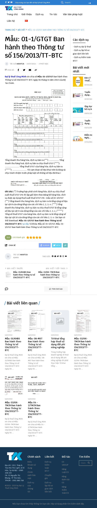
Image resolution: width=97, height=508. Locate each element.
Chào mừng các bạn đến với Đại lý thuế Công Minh (32, 3)
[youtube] (11, 2)
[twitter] (9, 2)
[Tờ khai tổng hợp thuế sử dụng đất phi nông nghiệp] (60, 321)
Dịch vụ (40, 14)
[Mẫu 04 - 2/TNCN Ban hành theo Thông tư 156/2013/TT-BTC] (37, 385)
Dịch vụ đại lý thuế (82, 46)
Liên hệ (11, 20)
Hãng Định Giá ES (65, 479)
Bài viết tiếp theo (55, 268)
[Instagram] (63, 256)
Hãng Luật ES (65, 470)
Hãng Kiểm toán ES (65, 490)
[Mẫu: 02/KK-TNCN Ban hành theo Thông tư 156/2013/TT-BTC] (83, 321)
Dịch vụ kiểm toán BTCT (48, 466)
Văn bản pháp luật (73, 14)
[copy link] (35, 69)
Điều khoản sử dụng (32, 465)
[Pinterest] (60, 256)
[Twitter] (58, 256)
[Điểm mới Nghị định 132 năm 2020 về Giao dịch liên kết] (78, 139)
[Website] (55, 256)
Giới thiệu (26, 14)
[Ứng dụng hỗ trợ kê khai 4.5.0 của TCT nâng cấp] (78, 110)
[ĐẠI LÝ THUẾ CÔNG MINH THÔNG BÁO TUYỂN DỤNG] (78, 82)
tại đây (25, 224)
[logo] (14, 10)
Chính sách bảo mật (32, 475)
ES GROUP (65, 463)
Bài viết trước (15, 268)
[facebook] (6, 2)
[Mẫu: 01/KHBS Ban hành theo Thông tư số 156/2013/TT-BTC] (14, 321)
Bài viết (11, 313)
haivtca (20, 64)
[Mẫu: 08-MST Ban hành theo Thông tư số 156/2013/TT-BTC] (37, 321)
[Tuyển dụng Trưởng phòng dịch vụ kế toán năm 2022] (78, 96)
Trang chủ (12, 14)
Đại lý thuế (10, 76)
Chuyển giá (48, 476)
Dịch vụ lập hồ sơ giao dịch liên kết (49, 487)
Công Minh (21, 76)
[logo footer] (14, 456)
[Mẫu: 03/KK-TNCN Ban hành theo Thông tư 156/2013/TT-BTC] (14, 385)
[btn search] (89, 3)
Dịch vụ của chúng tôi (31, 487)
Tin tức (54, 14)
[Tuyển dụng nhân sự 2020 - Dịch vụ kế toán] (78, 124)
